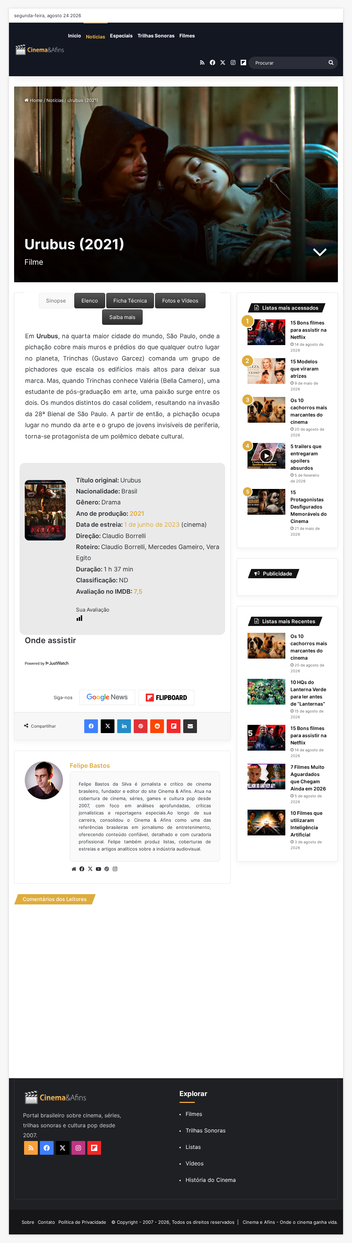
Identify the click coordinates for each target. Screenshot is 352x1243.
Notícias (95, 36)
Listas (193, 1146)
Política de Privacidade (82, 1222)
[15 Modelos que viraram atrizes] (266, 371)
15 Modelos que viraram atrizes (304, 368)
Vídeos (195, 1163)
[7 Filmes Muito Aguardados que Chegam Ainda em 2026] (266, 776)
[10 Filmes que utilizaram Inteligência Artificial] (266, 822)
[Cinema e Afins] (40, 49)
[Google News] (107, 697)
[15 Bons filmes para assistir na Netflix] (266, 332)
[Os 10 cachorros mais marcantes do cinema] (266, 410)
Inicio (74, 35)
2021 (137, 513)
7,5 (138, 591)
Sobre (28, 1222)
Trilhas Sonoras (156, 35)
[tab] (56, 300)
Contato (46, 1222)
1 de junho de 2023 (151, 524)
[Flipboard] (166, 698)
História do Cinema (211, 1179)
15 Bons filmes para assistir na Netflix (308, 330)
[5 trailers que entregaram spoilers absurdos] (266, 456)
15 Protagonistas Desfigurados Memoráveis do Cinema (308, 506)
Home (36, 100)
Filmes (187, 35)
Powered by (35, 663)
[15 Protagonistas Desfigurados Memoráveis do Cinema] (266, 502)
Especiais (121, 35)
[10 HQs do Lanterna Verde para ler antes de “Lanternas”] (266, 692)
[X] (90, 869)
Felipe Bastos (90, 765)
